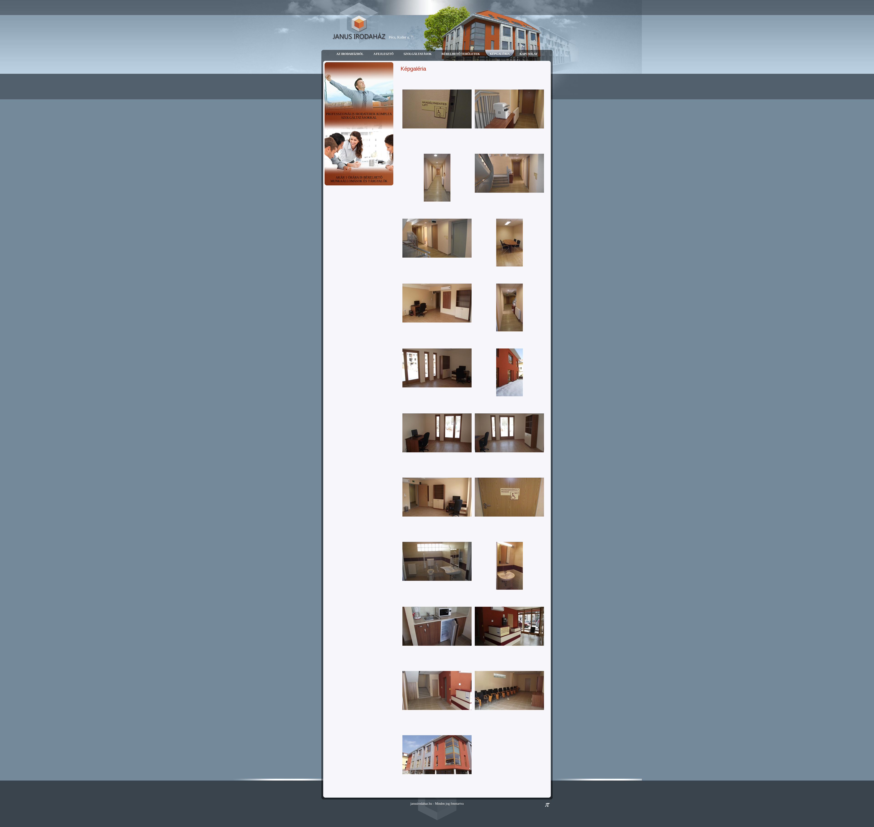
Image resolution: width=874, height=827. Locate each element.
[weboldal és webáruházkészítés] (547, 805)
